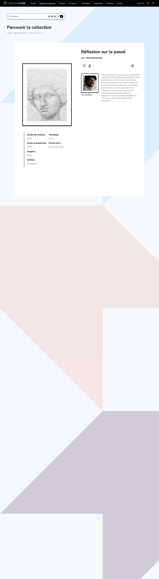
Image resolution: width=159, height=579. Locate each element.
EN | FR (141, 3)
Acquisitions (98, 3)
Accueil (33, 3)
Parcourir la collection (47, 3)
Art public (73, 3)
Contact (120, 3)
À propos (109, 3)
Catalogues (85, 3)
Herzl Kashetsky (94, 57)
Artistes (62, 3)
